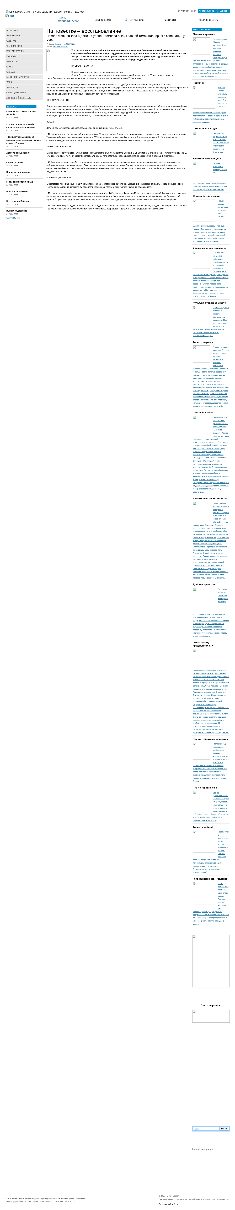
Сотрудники (137, 19)
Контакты (170, 19)
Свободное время (16, 92)
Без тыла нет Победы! (17, 201)
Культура (11, 56)
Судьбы (10, 71)
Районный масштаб (17, 77)
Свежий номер (103, 19)
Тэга (176, 1204)
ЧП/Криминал (14, 46)
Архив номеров (206, 11)
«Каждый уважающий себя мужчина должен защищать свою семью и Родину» (23, 140)
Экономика (13, 35)
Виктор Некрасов (60, 46)
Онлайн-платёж (208, 19)
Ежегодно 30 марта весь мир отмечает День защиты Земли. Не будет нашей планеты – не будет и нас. (221, 142)
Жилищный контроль (18, 97)
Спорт (9, 66)
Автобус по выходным (18, 153)
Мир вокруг (13, 61)
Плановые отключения (18, 172)
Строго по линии (14, 162)
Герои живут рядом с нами (19, 182)
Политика (12, 30)
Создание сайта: (166, 1204)
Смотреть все (13, 218)
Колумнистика (15, 51)
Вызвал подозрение (16, 211)
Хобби (9, 82)
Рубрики (223, 11)
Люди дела (12, 87)
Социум (58, 44)
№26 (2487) (69, 44)
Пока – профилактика (17, 191)
